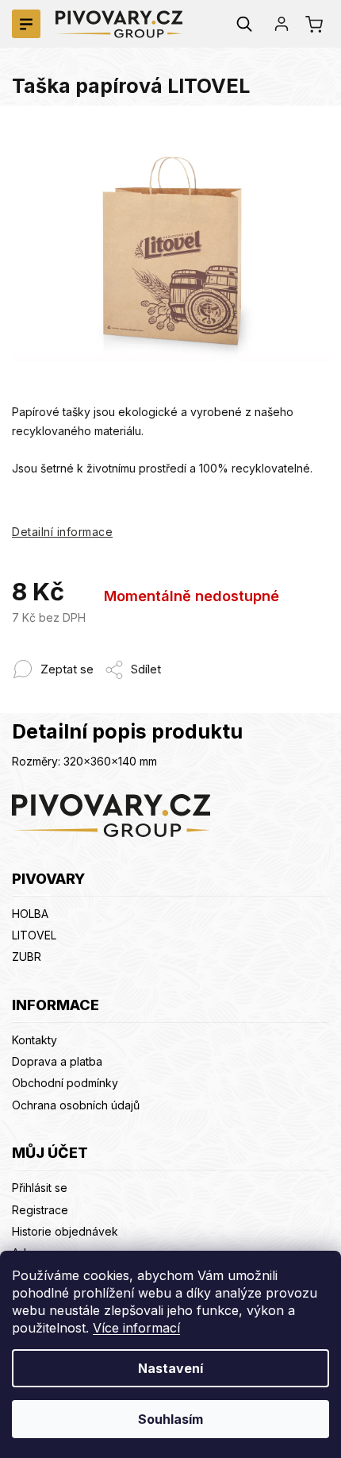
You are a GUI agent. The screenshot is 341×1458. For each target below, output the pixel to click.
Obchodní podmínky (65, 1083)
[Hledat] (244, 24)
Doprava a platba (57, 1061)
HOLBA (30, 913)
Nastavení (170, 1368)
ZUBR (26, 956)
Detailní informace (62, 531)
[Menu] (26, 24)
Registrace (40, 1210)
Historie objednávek (65, 1231)
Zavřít (174, 661)
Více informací (136, 1328)
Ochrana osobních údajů (76, 1105)
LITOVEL (34, 935)
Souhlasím (170, 1419)
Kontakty (34, 1040)
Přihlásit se (39, 1187)
